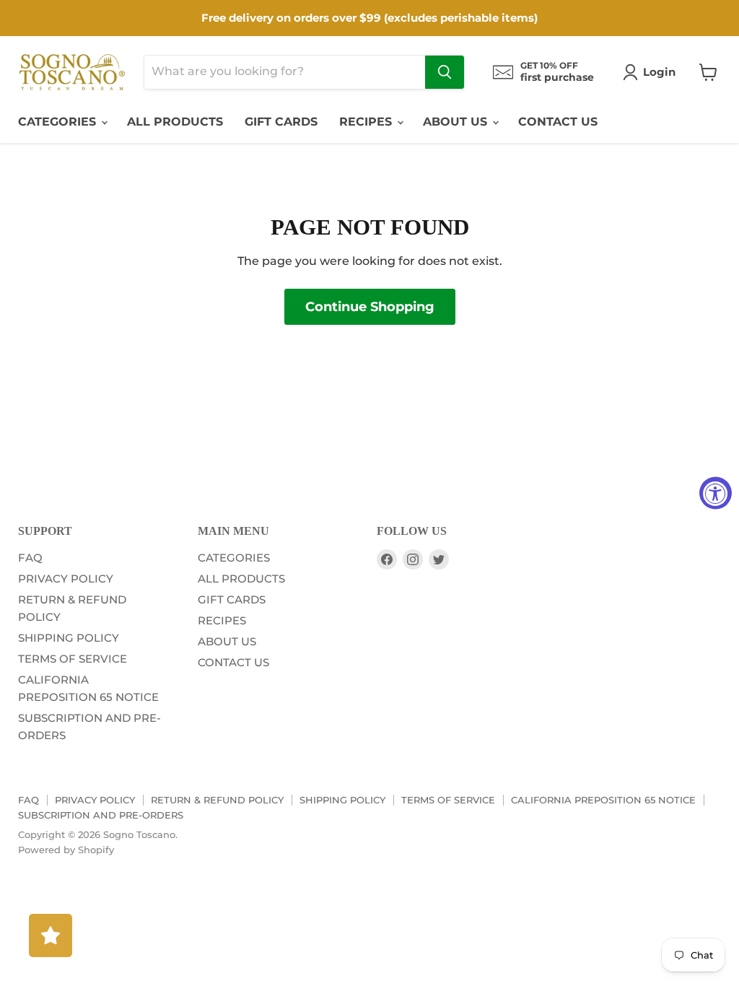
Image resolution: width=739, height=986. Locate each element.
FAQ (30, 557)
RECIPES (367, 121)
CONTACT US (558, 121)
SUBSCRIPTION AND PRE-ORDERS (100, 815)
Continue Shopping (369, 307)
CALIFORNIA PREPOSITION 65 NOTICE (603, 800)
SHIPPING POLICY (68, 638)
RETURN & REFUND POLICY (217, 800)
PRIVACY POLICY (65, 578)
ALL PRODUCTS (175, 121)
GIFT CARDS (281, 121)
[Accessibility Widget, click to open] (715, 493)
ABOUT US (457, 121)
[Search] (444, 72)
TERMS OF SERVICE (72, 659)
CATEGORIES (59, 121)
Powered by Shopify (66, 849)
